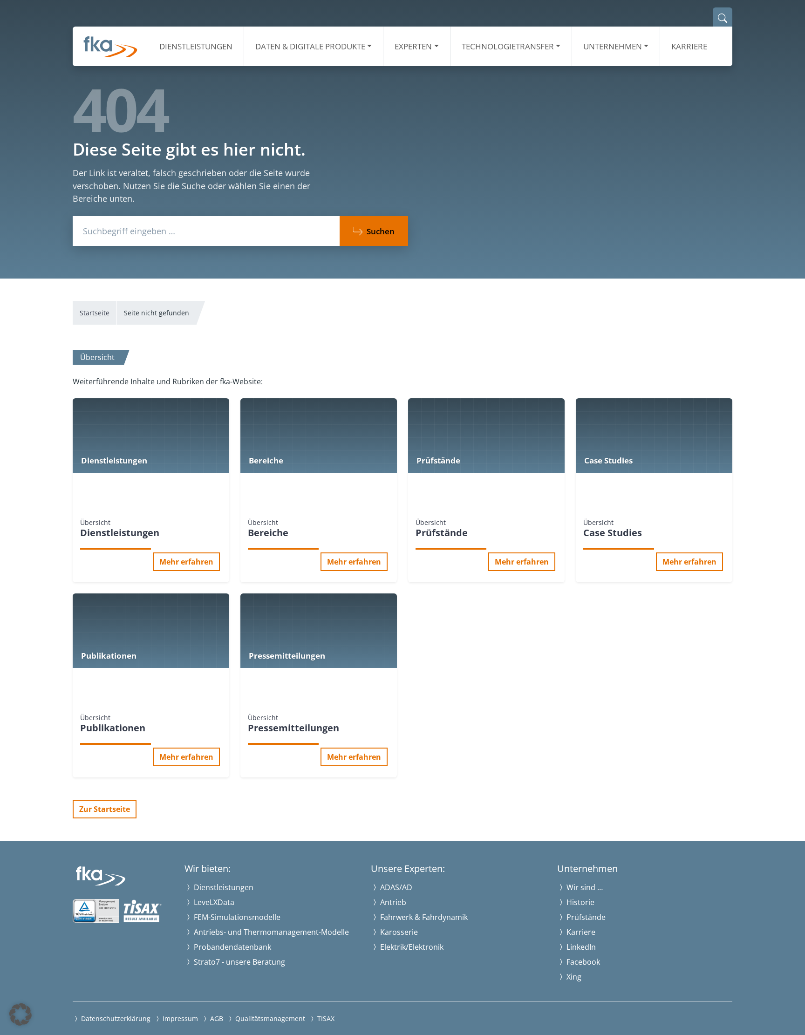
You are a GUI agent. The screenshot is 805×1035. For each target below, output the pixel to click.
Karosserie (398, 932)
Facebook (582, 962)
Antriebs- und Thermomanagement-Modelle (270, 932)
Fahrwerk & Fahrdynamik (423, 917)
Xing (573, 977)
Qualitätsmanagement (269, 1018)
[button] (20, 1014)
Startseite (94, 312)
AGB (215, 1018)
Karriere (689, 46)
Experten (413, 46)
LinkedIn (580, 947)
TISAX (324, 1018)
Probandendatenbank (231, 947)
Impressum (179, 1018)
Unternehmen (612, 46)
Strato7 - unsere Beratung (238, 962)
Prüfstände (585, 917)
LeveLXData (213, 902)
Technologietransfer (508, 46)
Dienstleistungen (195, 46)
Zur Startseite (104, 809)
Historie (579, 902)
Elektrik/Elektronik (410, 947)
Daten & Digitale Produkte (310, 46)
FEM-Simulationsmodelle (236, 917)
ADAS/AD (395, 887)
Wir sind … (584, 887)
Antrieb (392, 902)
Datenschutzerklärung (114, 1018)
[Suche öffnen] (722, 17)
